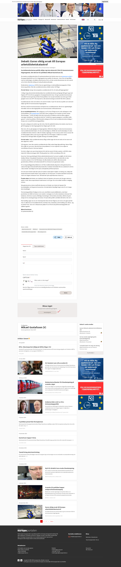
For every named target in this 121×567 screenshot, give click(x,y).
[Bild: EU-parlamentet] (30, 367)
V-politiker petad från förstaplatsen (31, 422)
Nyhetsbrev (88, 537)
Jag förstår (105, 1)
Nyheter (35, 19)
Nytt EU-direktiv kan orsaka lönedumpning (59, 468)
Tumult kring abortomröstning (29, 452)
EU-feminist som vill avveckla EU (56, 363)
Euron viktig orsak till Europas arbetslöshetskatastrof (55, 508)
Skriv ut (70, 237)
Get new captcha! (23, 284)
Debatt (67, 19)
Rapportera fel (26, 246)
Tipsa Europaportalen (90, 539)
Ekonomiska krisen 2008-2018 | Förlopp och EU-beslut (51, 229)
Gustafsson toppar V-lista (27, 438)
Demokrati (53, 19)
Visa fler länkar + (90, 352)
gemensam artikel (67, 76)
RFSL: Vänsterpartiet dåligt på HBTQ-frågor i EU (35, 347)
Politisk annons (99, 64)
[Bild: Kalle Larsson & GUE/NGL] (30, 406)
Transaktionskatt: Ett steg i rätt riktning (90, 345)
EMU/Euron (35, 229)
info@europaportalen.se (76, 536)
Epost (24, 257)
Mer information (38, 1)
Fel (23, 263)
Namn (24, 250)
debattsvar (32, 85)
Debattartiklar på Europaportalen (29, 231)
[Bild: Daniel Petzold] (30, 511)
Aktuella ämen (94, 537)
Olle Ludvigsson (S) (42, 231)
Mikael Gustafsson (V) (26, 229)
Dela (59, 237)
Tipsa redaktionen (39, 246)
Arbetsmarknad (61, 19)
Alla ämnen (72, 19)
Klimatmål (47, 19)
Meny (100, 19)
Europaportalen (35, 113)
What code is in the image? (41, 280)
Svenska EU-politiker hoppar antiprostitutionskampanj (54, 488)
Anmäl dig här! (47, 312)
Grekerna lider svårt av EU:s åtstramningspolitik (54, 403)
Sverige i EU (41, 19)
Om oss (97, 539)
